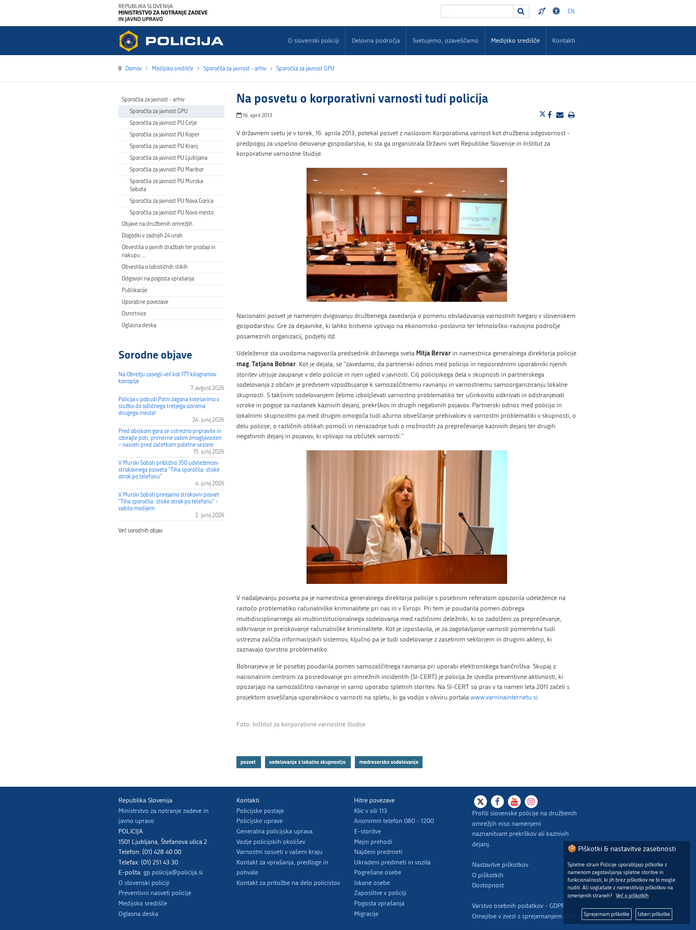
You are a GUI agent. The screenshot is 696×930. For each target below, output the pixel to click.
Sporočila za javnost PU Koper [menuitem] (164, 134)
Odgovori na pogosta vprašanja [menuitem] (158, 278)
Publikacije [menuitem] (134, 290)
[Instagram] (531, 801)
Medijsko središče (142, 903)
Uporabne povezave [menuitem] (145, 302)
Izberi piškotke (654, 914)
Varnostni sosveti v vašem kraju (279, 852)
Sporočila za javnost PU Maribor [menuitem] (167, 169)
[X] (480, 801)
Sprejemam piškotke (607, 914)
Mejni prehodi (373, 841)
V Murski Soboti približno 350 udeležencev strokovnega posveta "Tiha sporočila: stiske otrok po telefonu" (169, 470)
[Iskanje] (521, 11)
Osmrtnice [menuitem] (134, 313)
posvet (248, 761)
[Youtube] (514, 801)
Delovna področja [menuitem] (376, 40)
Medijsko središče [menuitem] (515, 40)
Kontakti (563, 40)
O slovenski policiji (144, 883)
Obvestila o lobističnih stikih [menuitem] (155, 267)
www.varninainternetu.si (504, 697)
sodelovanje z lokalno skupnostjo (308, 761)
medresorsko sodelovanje (388, 761)
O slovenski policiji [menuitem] (313, 40)
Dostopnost (557, 11)
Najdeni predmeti (378, 852)
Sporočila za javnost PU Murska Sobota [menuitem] (166, 185)
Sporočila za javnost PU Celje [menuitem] (163, 123)
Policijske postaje (260, 811)
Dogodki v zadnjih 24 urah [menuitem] (152, 235)
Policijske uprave (259, 821)
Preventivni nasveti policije (154, 893)
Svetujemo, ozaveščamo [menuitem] (445, 40)
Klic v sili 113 (370, 811)
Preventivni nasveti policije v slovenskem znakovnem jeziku (543, 11)
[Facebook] (497, 801)
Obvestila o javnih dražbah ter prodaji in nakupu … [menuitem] (168, 251)
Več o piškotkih (632, 896)
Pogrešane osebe (377, 872)
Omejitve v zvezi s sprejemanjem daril (524, 916)
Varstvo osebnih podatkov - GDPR (518, 905)
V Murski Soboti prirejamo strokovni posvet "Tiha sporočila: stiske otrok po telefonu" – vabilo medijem (168, 501)
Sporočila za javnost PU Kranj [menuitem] (164, 146)
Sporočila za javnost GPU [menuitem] (159, 111)
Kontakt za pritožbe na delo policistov (288, 883)
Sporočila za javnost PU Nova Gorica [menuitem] (171, 201)
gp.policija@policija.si (173, 872)
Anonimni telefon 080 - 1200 (394, 821)
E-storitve (367, 831)
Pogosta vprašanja (379, 903)
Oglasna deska (139, 325)
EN (571, 11)
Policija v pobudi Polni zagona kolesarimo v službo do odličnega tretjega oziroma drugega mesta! (168, 406)
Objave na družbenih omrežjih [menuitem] (157, 224)
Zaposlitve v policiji (380, 893)
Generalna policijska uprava (274, 831)
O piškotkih (487, 875)
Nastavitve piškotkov (500, 864)
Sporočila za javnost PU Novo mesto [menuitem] (171, 212)
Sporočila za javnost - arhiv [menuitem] (153, 99)
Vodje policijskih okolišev (270, 841)
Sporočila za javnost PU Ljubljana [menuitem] (168, 158)
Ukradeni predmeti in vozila (392, 862)
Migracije (366, 914)
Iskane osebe (372, 883)
